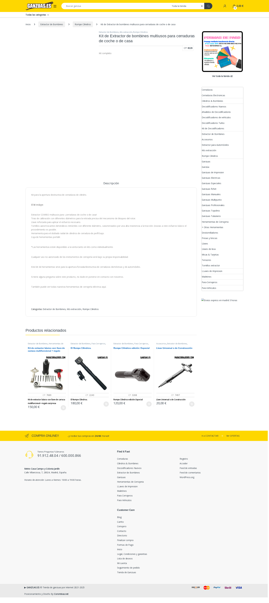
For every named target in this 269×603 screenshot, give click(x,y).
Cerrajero (121, 526)
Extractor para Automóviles (215, 144)
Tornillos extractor (211, 265)
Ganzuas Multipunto (212, 199)
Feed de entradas (188, 468)
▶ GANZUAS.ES (32, 587)
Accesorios (161, 343)
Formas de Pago (125, 544)
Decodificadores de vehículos (216, 117)
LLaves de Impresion (212, 271)
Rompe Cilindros (83, 24)
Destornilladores (210, 232)
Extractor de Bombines (51, 24)
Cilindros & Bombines (212, 100)
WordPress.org (187, 477)
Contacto (121, 531)
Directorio (122, 535)
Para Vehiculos (209, 288)
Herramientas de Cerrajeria (215, 221)
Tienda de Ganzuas (126, 572)
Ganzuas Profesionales (213, 205)
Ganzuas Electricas (211, 177)
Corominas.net (61, 593)
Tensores (206, 260)
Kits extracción (126, 32)
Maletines (206, 276)
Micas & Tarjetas (210, 254)
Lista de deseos (125, 558)
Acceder (184, 463)
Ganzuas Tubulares (211, 216)
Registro (184, 458)
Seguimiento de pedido (128, 567)
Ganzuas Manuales (211, 194)
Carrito (120, 521)
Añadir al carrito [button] (63, 407)
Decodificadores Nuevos (214, 106)
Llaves (205, 243)
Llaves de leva (209, 249)
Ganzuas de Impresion (213, 172)
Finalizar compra (125, 540)
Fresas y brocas (209, 238)
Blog (119, 517)
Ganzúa (205, 166)
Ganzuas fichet (209, 188)
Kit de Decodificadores (213, 128)
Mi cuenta (122, 563)
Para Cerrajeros (98, 343)
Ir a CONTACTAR (210, 435)
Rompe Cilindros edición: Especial (128, 399)
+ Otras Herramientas (212, 227)
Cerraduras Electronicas (213, 95)
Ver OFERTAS (233, 435)
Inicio (28, 24)
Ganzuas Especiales (211, 183)
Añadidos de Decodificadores (216, 111)
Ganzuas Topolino (211, 210)
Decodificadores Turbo (213, 123)
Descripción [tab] (111, 183)
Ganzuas (206, 161)
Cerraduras (207, 89)
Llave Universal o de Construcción (171, 399)
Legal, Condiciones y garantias (132, 554)
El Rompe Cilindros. (79, 399)
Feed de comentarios (190, 472)
